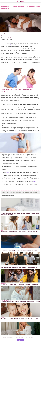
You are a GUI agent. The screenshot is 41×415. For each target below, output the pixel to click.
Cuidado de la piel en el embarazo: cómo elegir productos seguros (17, 337)
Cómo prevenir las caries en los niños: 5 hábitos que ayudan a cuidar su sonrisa (20, 301)
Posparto (2, 317)
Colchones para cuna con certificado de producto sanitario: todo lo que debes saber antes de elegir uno (20, 214)
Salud (2, 230)
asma (34, 181)
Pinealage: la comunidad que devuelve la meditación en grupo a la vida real (19, 267)
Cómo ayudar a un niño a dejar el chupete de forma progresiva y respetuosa (19, 250)
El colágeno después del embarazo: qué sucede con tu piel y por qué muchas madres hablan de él (19, 319)
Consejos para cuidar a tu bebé (6, 212)
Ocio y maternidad (4, 266)
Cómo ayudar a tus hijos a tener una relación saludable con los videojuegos (19, 284)
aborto (7, 172)
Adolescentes (3, 283)
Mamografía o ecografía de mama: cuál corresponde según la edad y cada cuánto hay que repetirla (19, 232)
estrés (9, 44)
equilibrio (4, 64)
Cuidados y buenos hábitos (5, 300)
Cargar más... (20, 340)
